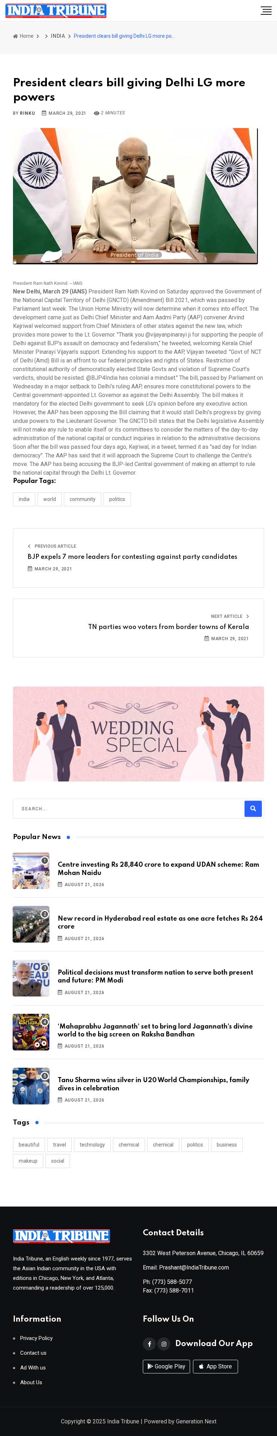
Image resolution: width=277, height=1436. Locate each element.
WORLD (49, 499)
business (227, 1145)
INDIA (58, 36)
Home (26, 36)
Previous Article (55, 546)
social (57, 1161)
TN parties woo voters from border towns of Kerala (168, 627)
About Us (31, 1382)
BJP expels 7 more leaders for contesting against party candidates (132, 557)
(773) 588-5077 (172, 1281)
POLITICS (117, 499)
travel (59, 1145)
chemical (129, 1145)
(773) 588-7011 (174, 1290)
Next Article (227, 616)
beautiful (29, 1145)
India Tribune (123, 1421)
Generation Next (196, 1421)
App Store (218, 1366)
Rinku (27, 113)
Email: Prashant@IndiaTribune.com (186, 1267)
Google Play (169, 1366)
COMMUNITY (83, 499)
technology (92, 1145)
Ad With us (33, 1368)
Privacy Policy (36, 1338)
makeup (28, 1161)
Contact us (33, 1353)
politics (195, 1145)
